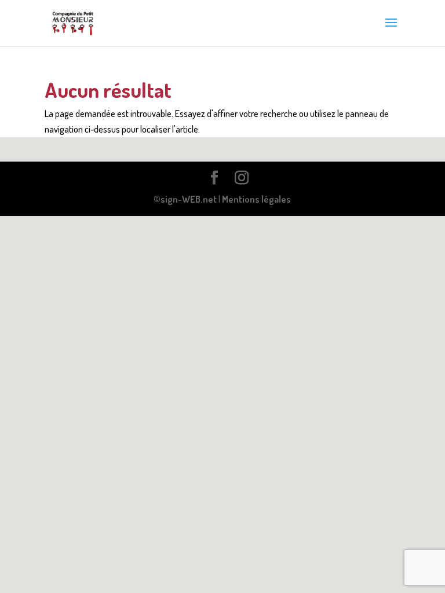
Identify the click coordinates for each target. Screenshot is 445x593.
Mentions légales (256, 199)
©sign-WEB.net (185, 199)
